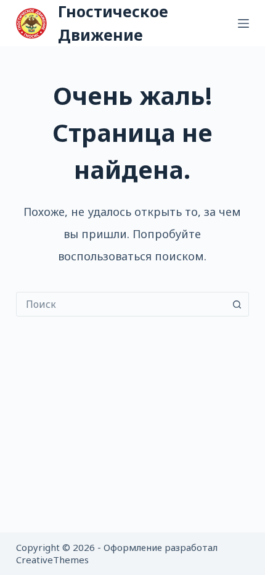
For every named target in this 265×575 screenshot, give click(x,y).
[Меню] (243, 23)
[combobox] (121, 304)
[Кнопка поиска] (236, 304)
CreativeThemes (52, 559)
